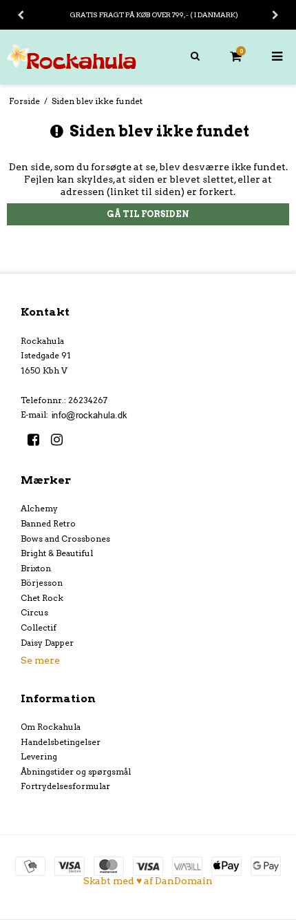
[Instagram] (61, 439)
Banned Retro (48, 523)
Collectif (38, 627)
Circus (34, 612)
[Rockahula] (74, 57)
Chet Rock (42, 598)
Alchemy (39, 508)
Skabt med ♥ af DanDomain (148, 880)
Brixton (36, 568)
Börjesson (42, 582)
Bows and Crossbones (65, 538)
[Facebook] (38, 439)
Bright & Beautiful (57, 553)
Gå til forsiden (148, 214)
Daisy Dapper (47, 642)
